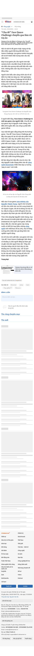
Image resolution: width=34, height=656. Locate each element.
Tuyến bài (9, 586)
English (3, 571)
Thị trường (17, 26)
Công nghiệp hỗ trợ (24, 561)
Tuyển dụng (28, 638)
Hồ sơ (19, 571)
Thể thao (20, 540)
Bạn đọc (20, 557)
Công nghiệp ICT (8, 288)
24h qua (3, 581)
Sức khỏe (4, 550)
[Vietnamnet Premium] (5, 534)
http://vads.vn (10, 632)
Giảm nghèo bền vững (8, 564)
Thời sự (3, 536)
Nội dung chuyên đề (24, 568)
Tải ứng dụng (6, 638)
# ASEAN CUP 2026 (19, 22)
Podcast (20, 578)
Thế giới (20, 543)
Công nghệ (6, 26)
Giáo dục (4, 543)
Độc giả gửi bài (17, 638)
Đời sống (4, 547)
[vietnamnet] (8, 23)
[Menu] (2, 22)
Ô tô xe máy (4, 554)
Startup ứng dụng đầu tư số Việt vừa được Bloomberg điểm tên (23, 269)
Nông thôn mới (22, 564)
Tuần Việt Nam (5, 561)
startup (21, 285)
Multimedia (5, 578)
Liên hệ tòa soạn (6, 600)
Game (27, 285)
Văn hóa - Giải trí (23, 547)
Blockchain (13, 285)
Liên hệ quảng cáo (7, 621)
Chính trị (20, 533)
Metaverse (18, 288)
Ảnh (2, 575)
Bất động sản (5, 557)
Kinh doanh (21, 536)
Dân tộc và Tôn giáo (7, 540)
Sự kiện (25, 586)
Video (19, 575)
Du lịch (20, 554)
